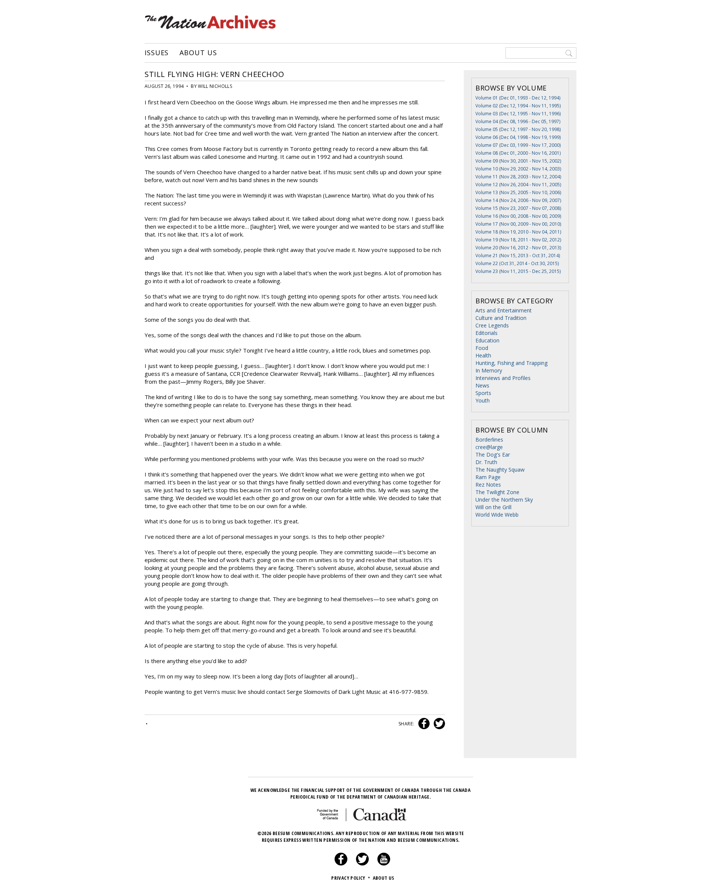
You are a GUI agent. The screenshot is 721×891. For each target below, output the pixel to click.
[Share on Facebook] (423, 724)
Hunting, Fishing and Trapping (511, 362)
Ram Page (488, 477)
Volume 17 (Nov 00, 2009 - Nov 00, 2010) (518, 224)
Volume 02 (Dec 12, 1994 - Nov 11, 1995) (518, 106)
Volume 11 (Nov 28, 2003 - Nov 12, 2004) (518, 176)
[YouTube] (384, 863)
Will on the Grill (493, 507)
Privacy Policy (350, 877)
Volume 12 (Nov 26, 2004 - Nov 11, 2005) (518, 184)
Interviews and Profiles (503, 377)
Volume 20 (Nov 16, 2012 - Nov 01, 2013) (518, 247)
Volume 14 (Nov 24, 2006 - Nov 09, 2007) (518, 200)
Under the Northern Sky (504, 499)
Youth (482, 400)
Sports (483, 393)
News (482, 385)
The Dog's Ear (492, 454)
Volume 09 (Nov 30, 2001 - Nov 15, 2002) (518, 161)
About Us (198, 53)
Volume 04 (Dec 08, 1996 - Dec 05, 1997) (517, 121)
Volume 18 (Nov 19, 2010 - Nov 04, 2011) (518, 232)
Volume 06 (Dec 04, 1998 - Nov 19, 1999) (518, 137)
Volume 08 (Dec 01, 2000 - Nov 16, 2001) (518, 153)
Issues (157, 53)
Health (483, 355)
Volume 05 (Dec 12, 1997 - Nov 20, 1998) (518, 129)
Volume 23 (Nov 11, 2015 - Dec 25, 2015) (518, 271)
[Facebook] (341, 863)
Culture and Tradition (500, 317)
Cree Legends (492, 325)
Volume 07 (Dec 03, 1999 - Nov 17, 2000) (518, 145)
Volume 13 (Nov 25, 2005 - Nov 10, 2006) (518, 192)
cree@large (489, 447)
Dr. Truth (486, 462)
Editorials (486, 332)
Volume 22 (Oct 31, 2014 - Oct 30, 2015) (517, 263)
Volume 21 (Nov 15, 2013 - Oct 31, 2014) (517, 255)
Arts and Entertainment (503, 310)
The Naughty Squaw (500, 469)
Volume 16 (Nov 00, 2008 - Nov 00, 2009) (518, 216)
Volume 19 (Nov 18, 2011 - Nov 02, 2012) (518, 240)
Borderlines (489, 439)
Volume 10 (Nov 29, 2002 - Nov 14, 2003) (518, 169)
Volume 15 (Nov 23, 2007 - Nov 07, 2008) (518, 208)
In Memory (488, 370)
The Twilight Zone (497, 492)
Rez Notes (488, 484)
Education (487, 340)
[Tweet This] (438, 724)
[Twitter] (362, 863)
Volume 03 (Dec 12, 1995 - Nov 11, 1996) (518, 113)
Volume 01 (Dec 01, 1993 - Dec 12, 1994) (517, 98)
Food (481, 347)
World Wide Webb (497, 514)
